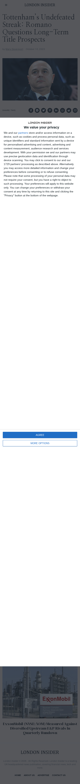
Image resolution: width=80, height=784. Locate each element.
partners (23, 132)
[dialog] (40, 392)
